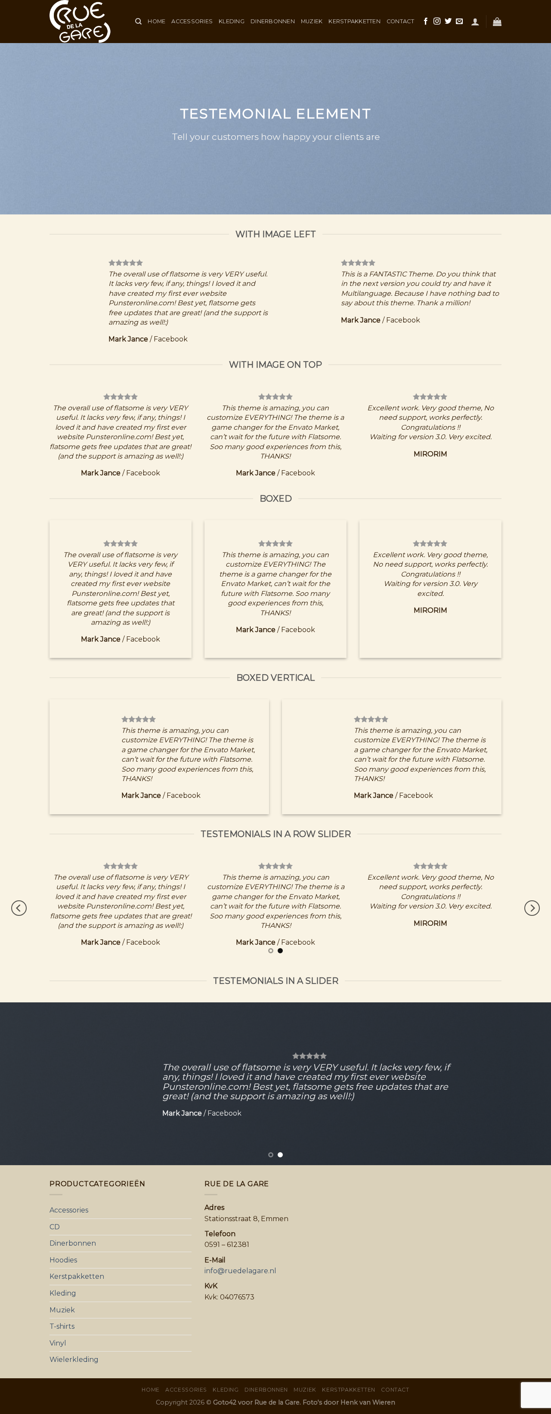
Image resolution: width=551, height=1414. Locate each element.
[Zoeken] (138, 21)
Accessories (192, 21)
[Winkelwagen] (497, 21)
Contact (400, 21)
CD (55, 1227)
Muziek (312, 21)
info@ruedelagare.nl (240, 1271)
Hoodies (63, 1260)
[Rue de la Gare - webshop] (86, 21)
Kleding (232, 21)
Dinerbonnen (273, 21)
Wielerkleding (74, 1359)
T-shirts (62, 1326)
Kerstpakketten (354, 21)
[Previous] (19, 908)
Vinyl (58, 1343)
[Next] (532, 908)
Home (156, 21)
